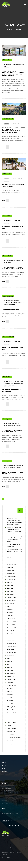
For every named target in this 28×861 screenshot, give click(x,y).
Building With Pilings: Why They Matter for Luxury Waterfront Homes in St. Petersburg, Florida (13, 130)
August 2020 (10, 688)
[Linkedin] (18, 825)
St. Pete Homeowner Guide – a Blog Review (12, 390)
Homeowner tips (11, 728)
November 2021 (11, 646)
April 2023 (10, 612)
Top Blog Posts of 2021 (10, 309)
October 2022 (11, 625)
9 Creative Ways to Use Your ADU (12, 227)
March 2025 (10, 567)
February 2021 (11, 673)
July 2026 (9, 558)
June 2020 (10, 694)
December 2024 (11, 573)
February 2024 (11, 594)
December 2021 (11, 643)
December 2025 (11, 561)
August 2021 (10, 655)
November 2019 (11, 716)
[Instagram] (12, 825)
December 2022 (11, 622)
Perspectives (10, 734)
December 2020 (11, 679)
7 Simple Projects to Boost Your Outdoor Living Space (12, 267)
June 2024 (10, 585)
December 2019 (11, 713)
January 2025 (10, 570)
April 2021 (9, 667)
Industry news (11, 731)
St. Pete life (10, 740)
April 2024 (10, 588)
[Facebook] (9, 825)
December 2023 (11, 597)
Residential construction (14, 737)
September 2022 (11, 628)
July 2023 (9, 606)
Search (20, 510)
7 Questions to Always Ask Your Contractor (12, 430)
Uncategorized (11, 744)
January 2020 (10, 710)
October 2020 (11, 682)
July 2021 (9, 658)
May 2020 (9, 697)
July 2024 (9, 582)
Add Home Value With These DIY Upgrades (13, 473)
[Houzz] (15, 825)
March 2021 (10, 670)
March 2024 (10, 591)
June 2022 (10, 634)
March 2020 (10, 704)
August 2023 (10, 603)
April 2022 (10, 637)
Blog (3, 768)
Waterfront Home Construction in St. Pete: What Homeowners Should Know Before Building (13, 73)
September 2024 (11, 579)
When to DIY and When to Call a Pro (14, 348)
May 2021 (9, 664)
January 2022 (10, 640)
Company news (11, 722)
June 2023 (10, 609)
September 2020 (11, 685)
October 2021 (10, 649)
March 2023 (10, 615)
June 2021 (9, 661)
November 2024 (11, 576)
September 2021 (11, 652)
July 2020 (9, 691)
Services (4, 765)
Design (9, 725)
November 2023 (11, 600)
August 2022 (10, 631)
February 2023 (11, 618)
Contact (4, 771)
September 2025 (11, 564)
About (4, 762)
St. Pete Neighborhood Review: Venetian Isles (13, 185)
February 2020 (11, 707)
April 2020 (10, 701)
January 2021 (10, 676)
